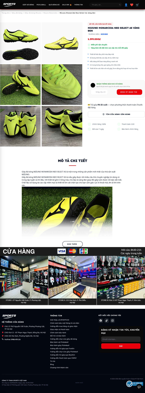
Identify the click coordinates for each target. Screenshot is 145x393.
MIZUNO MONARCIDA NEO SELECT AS (50, 177)
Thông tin (78, 5)
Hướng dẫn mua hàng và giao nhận (63, 326)
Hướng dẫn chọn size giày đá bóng (63, 339)
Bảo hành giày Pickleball (59, 345)
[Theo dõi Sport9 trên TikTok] (106, 320)
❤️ (131, 4)
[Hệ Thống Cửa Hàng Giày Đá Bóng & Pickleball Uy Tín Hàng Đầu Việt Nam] (9, 5)
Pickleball (41, 5)
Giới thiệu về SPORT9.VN (59, 320)
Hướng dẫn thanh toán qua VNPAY (63, 358)
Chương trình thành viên (59, 368)
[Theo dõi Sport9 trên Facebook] (100, 320)
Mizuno (104, 34)
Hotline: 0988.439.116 (13, 339)
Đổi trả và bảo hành (58, 336)
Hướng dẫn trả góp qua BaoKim (62, 355)
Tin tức (52, 361)
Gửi (120, 346)
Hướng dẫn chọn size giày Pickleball (64, 352)
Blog (52, 364)
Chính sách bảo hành (58, 333)
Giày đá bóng (28, 5)
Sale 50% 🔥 (67, 5)
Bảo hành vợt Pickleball (59, 342)
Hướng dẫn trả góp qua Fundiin (62, 348)
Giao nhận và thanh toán (59, 329)
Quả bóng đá (54, 5)
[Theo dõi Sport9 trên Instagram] (112, 320)
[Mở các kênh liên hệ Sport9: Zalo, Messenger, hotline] (139, 387)
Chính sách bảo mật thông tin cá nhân (64, 323)
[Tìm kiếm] (120, 5)
